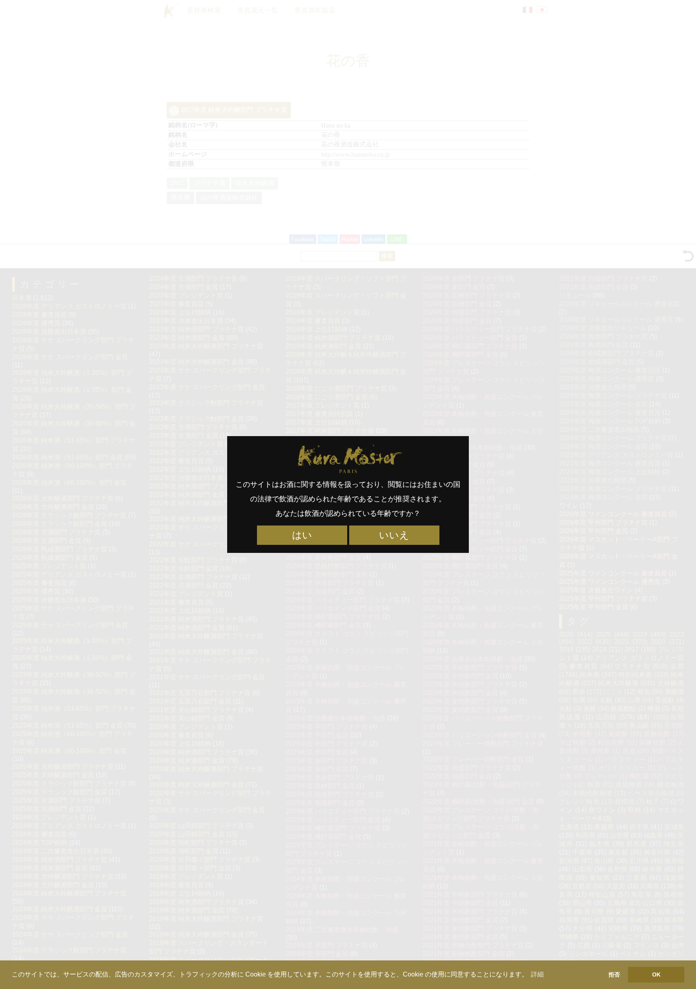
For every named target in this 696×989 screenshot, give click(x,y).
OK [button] (656, 974)
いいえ (394, 535)
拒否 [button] (614, 974)
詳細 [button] (537, 974)
